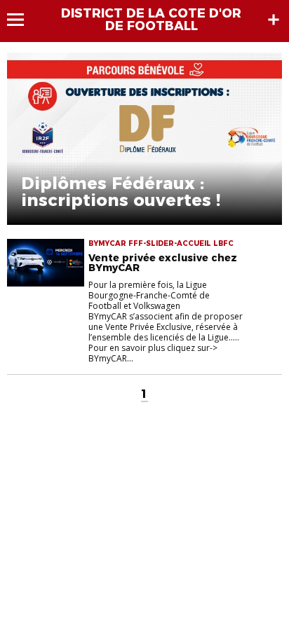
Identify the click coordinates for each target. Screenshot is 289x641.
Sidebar (273, 19)
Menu (22, 19)
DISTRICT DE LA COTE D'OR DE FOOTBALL (151, 20)
